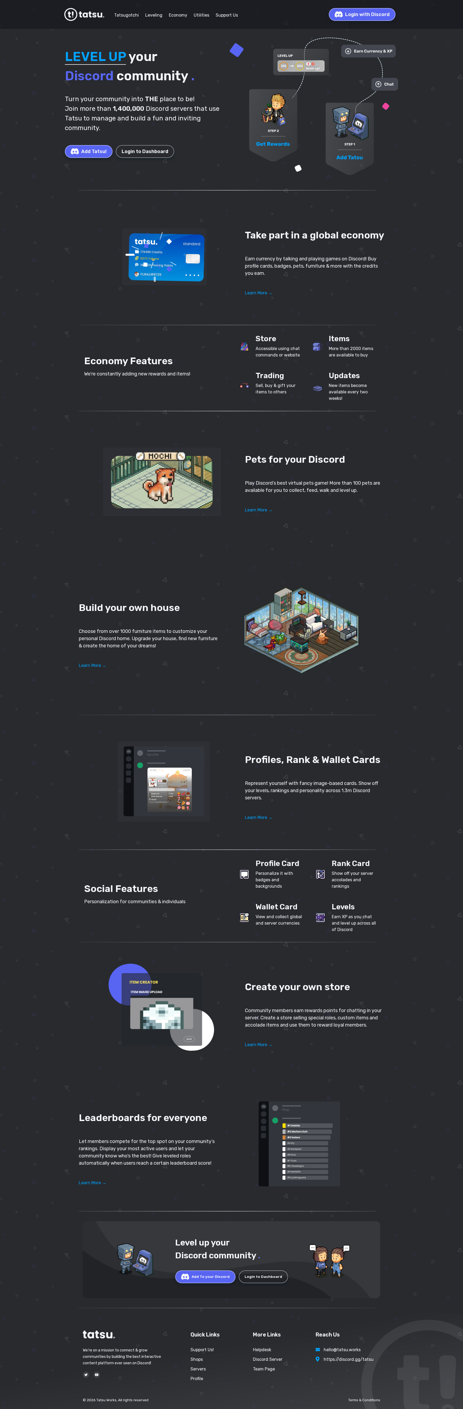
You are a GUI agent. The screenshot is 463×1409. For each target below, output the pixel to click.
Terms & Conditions (364, 1400)
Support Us (227, 15)
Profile (197, 1378)
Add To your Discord (211, 1277)
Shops (197, 1359)
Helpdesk (262, 1349)
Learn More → (258, 292)
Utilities (201, 15)
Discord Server (267, 1359)
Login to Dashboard (145, 151)
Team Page (264, 1369)
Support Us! (202, 1349)
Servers (198, 1369)
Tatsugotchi (126, 15)
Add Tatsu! (94, 151)
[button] (162, 258)
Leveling (153, 15)
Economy (178, 15)
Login (367, 14)
